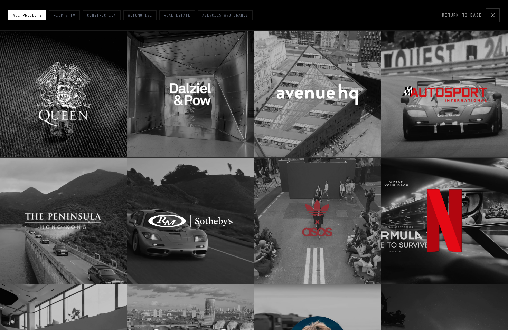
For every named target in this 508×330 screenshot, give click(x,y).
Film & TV (64, 15)
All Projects (27, 15)
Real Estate (177, 15)
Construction (101, 15)
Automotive (140, 15)
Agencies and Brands (225, 15)
